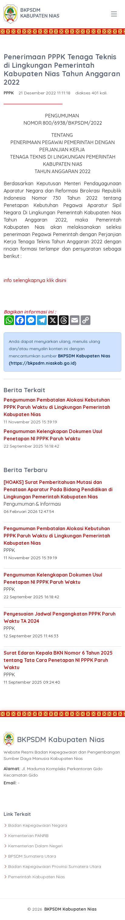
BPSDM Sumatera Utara (32, 856)
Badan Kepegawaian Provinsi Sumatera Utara (54, 866)
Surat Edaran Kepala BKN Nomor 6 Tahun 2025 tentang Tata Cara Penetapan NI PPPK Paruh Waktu (58, 660)
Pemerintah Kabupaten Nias (36, 877)
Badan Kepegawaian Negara (37, 825)
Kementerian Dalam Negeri (35, 846)
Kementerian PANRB (28, 835)
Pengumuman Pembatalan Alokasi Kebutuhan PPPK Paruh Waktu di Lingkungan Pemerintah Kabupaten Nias (57, 407)
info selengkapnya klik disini (35, 280)
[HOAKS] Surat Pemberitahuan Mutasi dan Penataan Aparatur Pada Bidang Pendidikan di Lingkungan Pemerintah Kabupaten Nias (58, 489)
